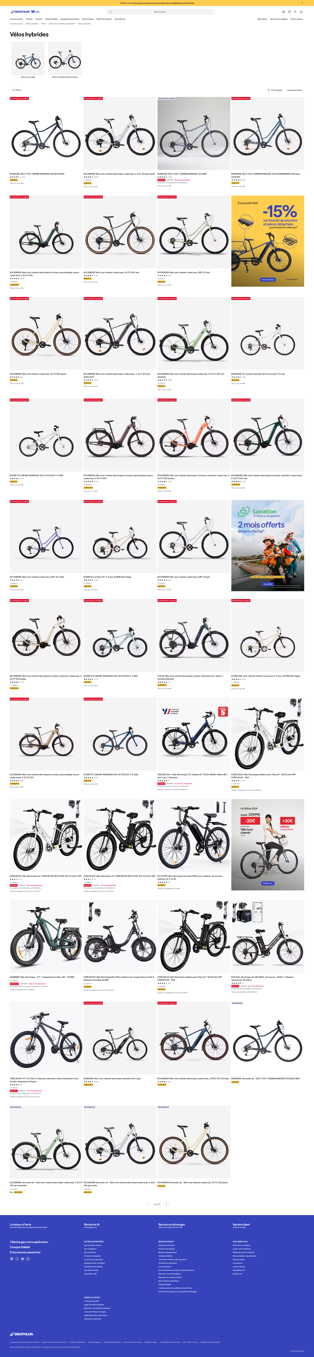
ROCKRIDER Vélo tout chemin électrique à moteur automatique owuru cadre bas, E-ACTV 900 (45, 274)
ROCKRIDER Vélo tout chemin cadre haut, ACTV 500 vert (111, 272)
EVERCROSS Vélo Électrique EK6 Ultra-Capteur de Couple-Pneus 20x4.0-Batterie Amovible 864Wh (119, 978)
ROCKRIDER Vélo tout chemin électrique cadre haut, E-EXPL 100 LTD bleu (193, 1078)
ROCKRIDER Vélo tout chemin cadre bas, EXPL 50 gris (183, 577)
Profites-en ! (268, 883)
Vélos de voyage (28, 77)
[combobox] (295, 90)
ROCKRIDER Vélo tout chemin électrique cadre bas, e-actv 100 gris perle (119, 174)
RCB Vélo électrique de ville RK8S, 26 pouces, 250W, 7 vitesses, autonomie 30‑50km (262, 978)
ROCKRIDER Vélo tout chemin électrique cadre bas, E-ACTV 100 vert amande (191, 375)
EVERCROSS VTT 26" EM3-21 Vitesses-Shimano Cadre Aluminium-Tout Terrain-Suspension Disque (44, 1080)
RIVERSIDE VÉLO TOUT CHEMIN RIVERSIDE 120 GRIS (182, 174)
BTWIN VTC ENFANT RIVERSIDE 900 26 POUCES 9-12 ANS (111, 774)
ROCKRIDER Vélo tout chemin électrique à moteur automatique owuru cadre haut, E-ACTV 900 (45, 776)
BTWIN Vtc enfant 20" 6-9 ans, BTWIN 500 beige (107, 577)
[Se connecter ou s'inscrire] (295, 12)
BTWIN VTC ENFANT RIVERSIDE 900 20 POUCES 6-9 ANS (110, 676)
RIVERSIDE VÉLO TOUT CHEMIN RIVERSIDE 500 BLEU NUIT (37, 174)
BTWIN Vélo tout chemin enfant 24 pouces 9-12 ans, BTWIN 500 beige (265, 676)
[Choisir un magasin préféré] (284, 12)
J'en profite (267, 584)
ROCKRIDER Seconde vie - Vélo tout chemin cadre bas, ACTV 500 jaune (192, 1182)
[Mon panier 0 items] (301, 12)
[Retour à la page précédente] (147, 1204)
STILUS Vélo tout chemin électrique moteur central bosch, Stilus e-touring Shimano (190, 677)
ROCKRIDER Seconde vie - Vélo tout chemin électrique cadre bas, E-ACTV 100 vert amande (46, 1184)
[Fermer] (302, 3)
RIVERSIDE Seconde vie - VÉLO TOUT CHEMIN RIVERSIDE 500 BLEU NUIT (265, 1078)
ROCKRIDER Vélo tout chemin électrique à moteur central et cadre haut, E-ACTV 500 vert (267, 477)
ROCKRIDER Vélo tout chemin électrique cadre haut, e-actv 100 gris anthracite (117, 375)
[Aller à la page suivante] (166, 1204)
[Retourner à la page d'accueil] (25, 11)
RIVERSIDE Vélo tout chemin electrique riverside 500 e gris (112, 1078)
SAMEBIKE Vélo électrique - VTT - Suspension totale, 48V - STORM (42, 977)
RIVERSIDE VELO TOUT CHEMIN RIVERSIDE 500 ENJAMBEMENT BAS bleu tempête (266, 175)
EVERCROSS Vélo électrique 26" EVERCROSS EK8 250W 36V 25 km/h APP (45, 876)
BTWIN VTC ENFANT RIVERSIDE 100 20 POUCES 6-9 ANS (36, 475)
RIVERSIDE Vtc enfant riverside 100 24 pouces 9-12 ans (258, 374)
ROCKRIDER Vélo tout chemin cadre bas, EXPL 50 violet (37, 577)
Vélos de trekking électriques (65, 77)
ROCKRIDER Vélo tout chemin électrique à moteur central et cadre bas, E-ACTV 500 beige (46, 677)
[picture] (46, 133)
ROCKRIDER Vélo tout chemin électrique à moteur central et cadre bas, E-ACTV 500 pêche (193, 477)
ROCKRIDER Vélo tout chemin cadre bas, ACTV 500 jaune (38, 374)
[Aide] (289, 12)
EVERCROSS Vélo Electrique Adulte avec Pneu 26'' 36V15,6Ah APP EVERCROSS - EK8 (263, 776)
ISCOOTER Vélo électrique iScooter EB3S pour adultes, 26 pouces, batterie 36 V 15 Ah (190, 877)
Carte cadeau (297, 19)
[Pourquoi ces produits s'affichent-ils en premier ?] (269, 90)
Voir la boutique (268, 280)
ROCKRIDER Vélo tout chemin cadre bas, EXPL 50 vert (183, 272)
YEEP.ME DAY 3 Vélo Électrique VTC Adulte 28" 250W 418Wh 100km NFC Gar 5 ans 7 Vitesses (192, 776)
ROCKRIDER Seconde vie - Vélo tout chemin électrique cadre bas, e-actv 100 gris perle (120, 1184)
